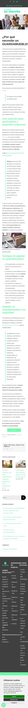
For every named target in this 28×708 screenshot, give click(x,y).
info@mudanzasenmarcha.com (11, 634)
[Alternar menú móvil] (25, 11)
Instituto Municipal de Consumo (10, 325)
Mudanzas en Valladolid (14, 617)
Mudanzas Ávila (14, 592)
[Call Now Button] (3, 705)
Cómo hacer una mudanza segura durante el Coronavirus (20, 464)
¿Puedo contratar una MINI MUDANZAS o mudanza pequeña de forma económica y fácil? (7, 464)
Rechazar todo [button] (14, 699)
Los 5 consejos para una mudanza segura (22, 623)
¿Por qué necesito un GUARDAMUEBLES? (22, 636)
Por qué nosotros (14, 577)
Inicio (13, 571)
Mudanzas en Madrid (14, 584)
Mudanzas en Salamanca (14, 608)
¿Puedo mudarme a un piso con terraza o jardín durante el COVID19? (22, 655)
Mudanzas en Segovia (14, 600)
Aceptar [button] (14, 696)
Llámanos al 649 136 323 (15, 6)
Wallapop (4, 137)
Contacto (14, 623)
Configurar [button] (14, 702)
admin (5, 434)
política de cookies (13, 691)
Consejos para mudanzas (10, 549)
